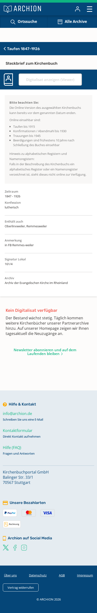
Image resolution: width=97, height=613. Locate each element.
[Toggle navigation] (89, 9)
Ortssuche (27, 21)
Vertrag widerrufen (21, 587)
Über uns (10, 575)
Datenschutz (38, 575)
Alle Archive (76, 21)
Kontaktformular (17, 430)
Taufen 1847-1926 (23, 49)
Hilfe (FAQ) (12, 447)
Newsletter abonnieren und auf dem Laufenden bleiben (45, 351)
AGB (62, 575)
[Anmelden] (77, 9)
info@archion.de (17, 413)
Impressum (85, 575)
